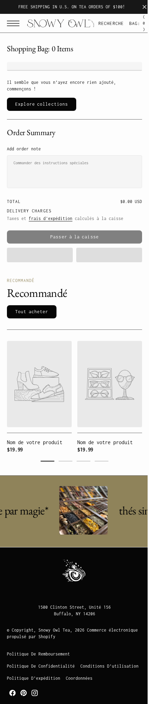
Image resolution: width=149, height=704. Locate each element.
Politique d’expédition (97, 678)
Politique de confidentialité (41, 666)
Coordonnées (20, 690)
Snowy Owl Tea (54, 630)
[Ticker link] (82, 510)
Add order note (24, 149)
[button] (15, 23)
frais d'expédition (50, 218)
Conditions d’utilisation (36, 678)
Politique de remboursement (38, 654)
